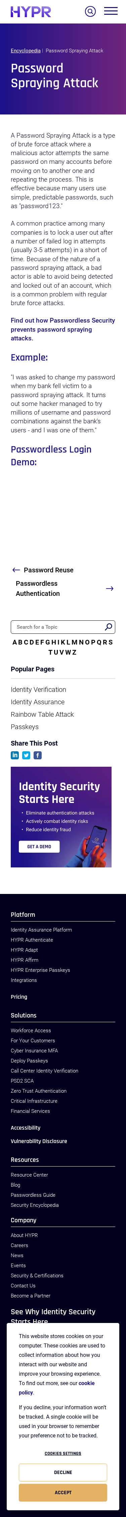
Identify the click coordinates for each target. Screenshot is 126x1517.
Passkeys (25, 727)
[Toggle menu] (111, 12)
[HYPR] (31, 12)
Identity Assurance (38, 702)
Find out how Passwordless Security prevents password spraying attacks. (63, 329)
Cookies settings (63, 1454)
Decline (63, 1472)
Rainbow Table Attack (42, 714)
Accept (63, 1492)
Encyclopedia (26, 51)
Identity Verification (38, 689)
